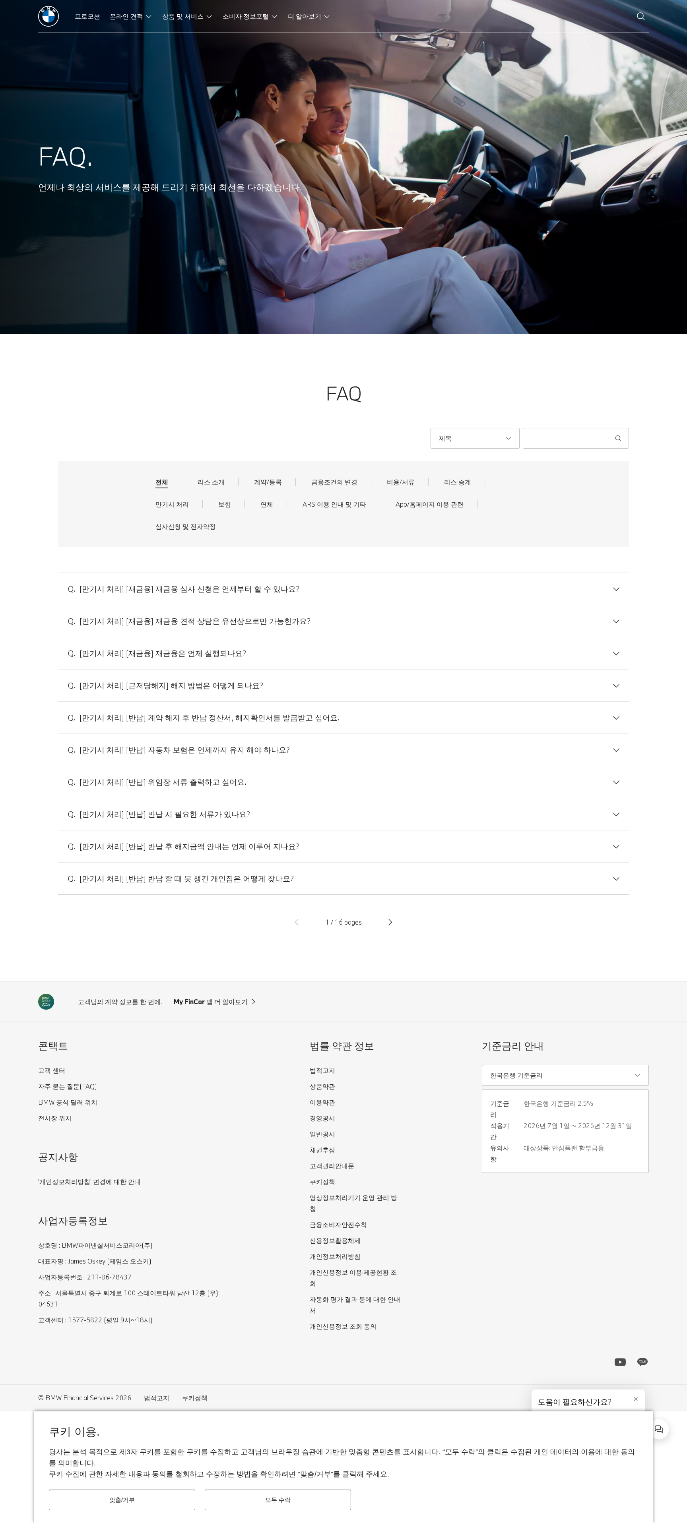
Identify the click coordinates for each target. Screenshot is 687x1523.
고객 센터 (51, 1070)
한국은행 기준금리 (516, 1075)
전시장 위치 (55, 1118)
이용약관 (322, 1102)
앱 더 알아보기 (211, 1001)
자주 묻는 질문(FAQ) (67, 1086)
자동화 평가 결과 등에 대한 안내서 (355, 1304)
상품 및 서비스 (183, 16)
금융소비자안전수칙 (338, 1224)
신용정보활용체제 (335, 1240)
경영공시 (322, 1118)
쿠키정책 (322, 1181)
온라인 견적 (126, 16)
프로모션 (87, 16)
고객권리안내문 (332, 1165)
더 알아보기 (304, 16)
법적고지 (322, 1070)
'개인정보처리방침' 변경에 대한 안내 (89, 1181)
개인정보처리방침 (335, 1256)
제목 (445, 438)
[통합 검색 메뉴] (641, 16)
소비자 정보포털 (246, 16)
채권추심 (322, 1150)
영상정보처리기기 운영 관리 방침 (353, 1203)
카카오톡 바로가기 (642, 1362)
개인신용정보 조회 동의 (343, 1326)
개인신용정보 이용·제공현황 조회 (353, 1277)
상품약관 (322, 1086)
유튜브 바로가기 (620, 1362)
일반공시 (322, 1134)
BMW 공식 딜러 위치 (67, 1102)
